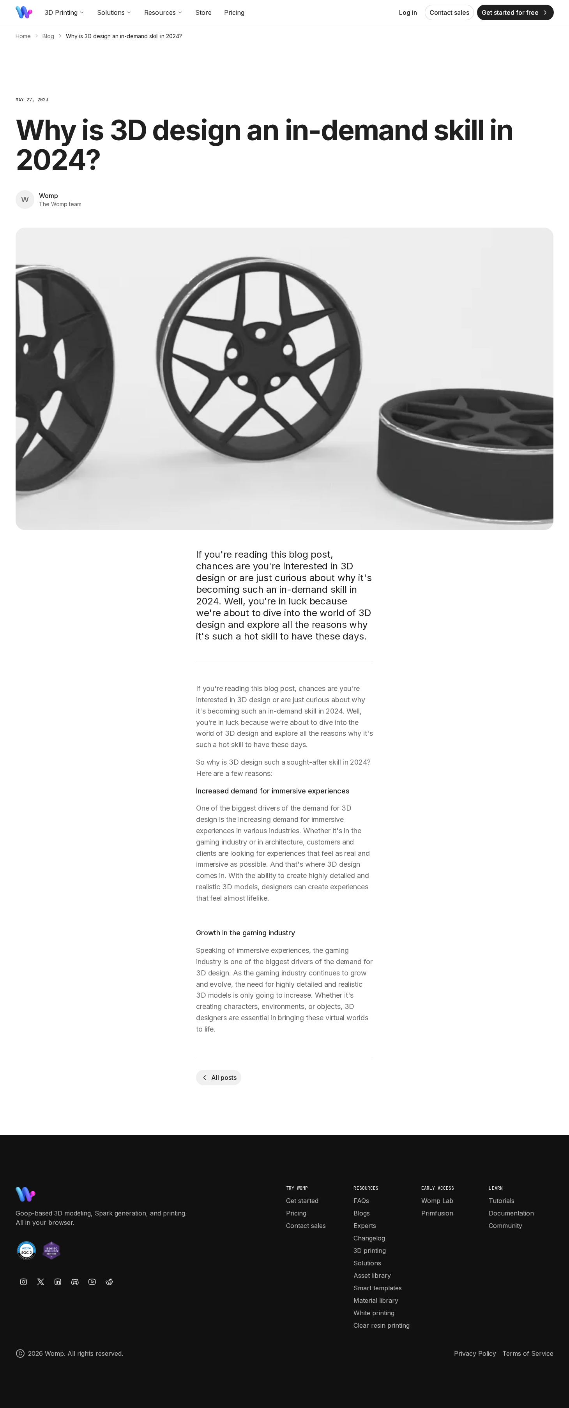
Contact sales (449, 12)
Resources (160, 12)
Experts (364, 1226)
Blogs (361, 1213)
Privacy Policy (475, 1353)
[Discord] (75, 1282)
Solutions (111, 12)
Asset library (372, 1275)
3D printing (369, 1250)
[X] (40, 1282)
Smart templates (377, 1288)
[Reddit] (109, 1282)
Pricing (234, 12)
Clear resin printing (381, 1325)
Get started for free (510, 12)
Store (203, 12)
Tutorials (501, 1201)
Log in (408, 12)
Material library (375, 1300)
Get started (302, 1201)
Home (23, 36)
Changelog (369, 1238)
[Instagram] (23, 1282)
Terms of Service (527, 1353)
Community (505, 1226)
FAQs (361, 1201)
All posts (223, 1077)
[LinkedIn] (57, 1282)
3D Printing (61, 12)
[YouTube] (92, 1282)
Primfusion (437, 1213)
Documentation (511, 1213)
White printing (373, 1313)
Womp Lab (437, 1201)
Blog (48, 36)
